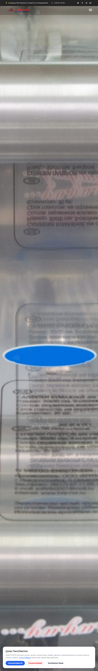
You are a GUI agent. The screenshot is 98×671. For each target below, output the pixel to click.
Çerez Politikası (25, 658)
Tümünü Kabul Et (15, 663)
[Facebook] (82, 3)
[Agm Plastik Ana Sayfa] (18, 10)
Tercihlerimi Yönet (55, 663)
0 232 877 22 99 (59, 3)
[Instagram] (86, 3)
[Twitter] (78, 3)
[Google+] (90, 3)
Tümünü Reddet (35, 663)
